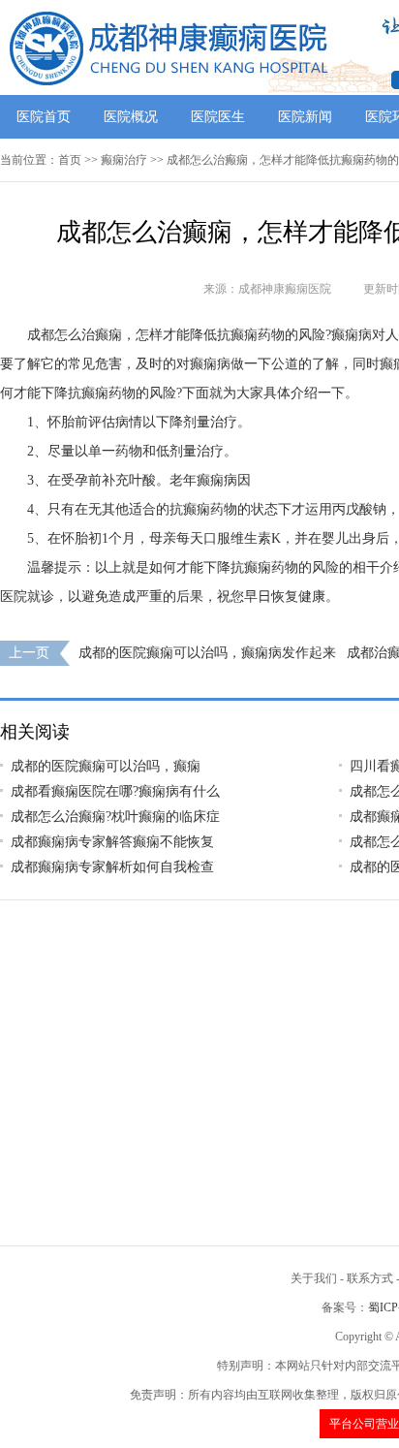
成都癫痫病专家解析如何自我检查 (112, 867)
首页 (69, 160)
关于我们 (314, 1278)
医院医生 (218, 117)
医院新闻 (305, 117)
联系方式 (370, 1278)
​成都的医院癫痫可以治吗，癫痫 (105, 766)
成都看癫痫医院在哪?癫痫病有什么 (115, 791)
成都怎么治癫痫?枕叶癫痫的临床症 (115, 816)
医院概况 (131, 117)
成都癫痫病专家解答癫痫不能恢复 (112, 841)
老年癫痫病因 (210, 480)
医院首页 (43, 117)
